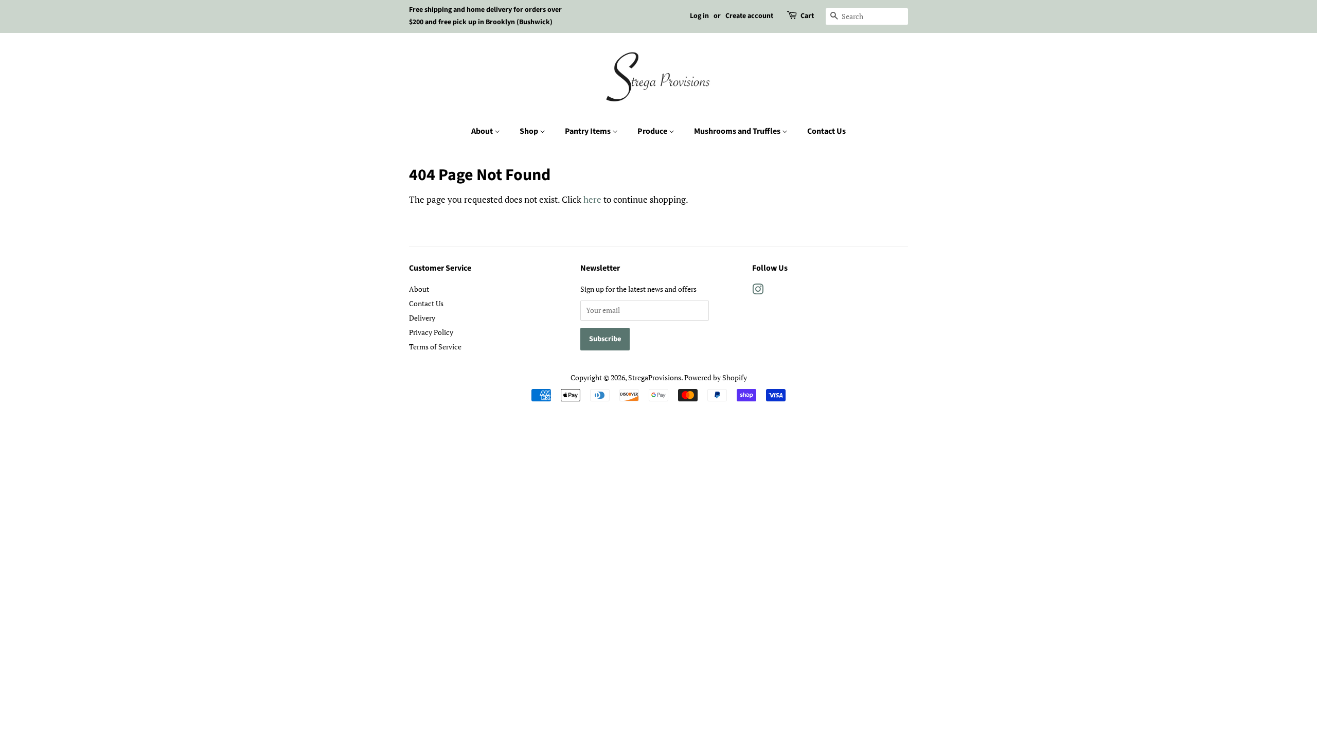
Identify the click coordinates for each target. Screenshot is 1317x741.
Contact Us (826, 131)
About (482, 131)
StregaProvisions (654, 377)
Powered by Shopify (715, 377)
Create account (749, 16)
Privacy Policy (431, 332)
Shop (530, 131)
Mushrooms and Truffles (738, 131)
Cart (807, 16)
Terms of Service (435, 346)
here (592, 199)
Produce (653, 131)
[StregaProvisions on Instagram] (757, 291)
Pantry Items (588, 131)
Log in (699, 16)
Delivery (422, 318)
